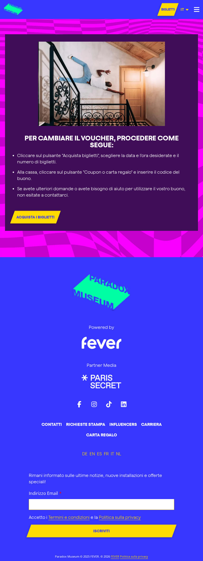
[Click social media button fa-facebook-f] (79, 405)
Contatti (51, 424)
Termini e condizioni (69, 517)
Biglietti (168, 9)
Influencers (123, 424)
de (84, 453)
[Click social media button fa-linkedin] (124, 405)
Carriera (151, 424)
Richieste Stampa (85, 424)
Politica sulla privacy (134, 556)
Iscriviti (101, 531)
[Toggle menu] (196, 9)
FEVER (115, 556)
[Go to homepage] (16, 9)
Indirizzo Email (43, 493)
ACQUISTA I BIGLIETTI (35, 217)
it (182, 9)
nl (118, 453)
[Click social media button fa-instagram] (94, 405)
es (99, 453)
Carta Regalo (101, 434)
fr (106, 453)
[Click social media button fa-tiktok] (109, 405)
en (92, 453)
